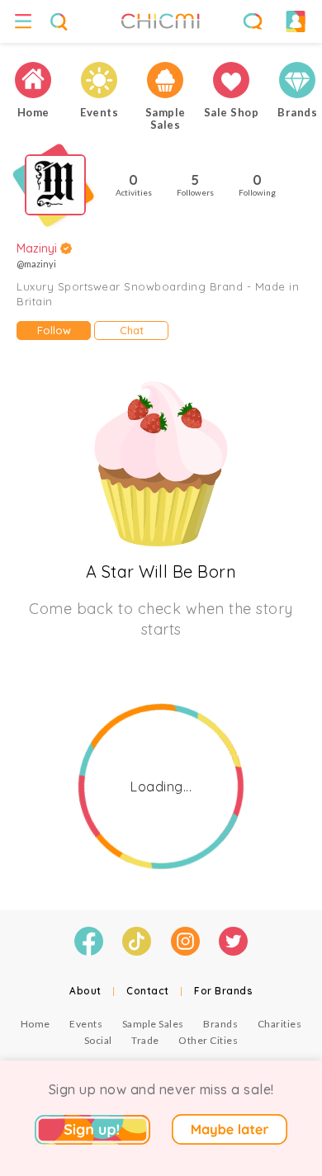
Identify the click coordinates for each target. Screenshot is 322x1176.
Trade (145, 1040)
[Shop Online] (231, 80)
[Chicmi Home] (33, 80)
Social (98, 1040)
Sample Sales (153, 1024)
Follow (54, 330)
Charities (280, 1024)
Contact (147, 991)
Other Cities (208, 1040)
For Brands (223, 991)
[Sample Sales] (165, 80)
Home (35, 1024)
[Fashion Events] (99, 80)
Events (85, 1024)
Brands (220, 1024)
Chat (132, 330)
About (85, 991)
